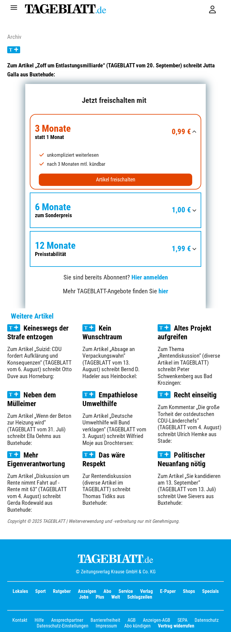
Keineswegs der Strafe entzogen (38, 332)
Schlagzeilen (139, 597)
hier (163, 291)
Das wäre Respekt (103, 459)
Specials (210, 591)
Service (126, 591)
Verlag (146, 591)
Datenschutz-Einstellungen (62, 626)
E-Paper (168, 591)
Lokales (20, 591)
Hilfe (39, 620)
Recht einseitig (195, 395)
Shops (189, 591)
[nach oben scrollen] (222, 623)
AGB (132, 620)
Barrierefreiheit (105, 620)
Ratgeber (62, 591)
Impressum (106, 626)
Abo (107, 591)
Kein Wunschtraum (102, 332)
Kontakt (19, 620)
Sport (40, 591)
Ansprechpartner (67, 620)
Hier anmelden (149, 277)
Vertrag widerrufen (176, 626)
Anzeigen (87, 591)
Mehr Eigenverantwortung (36, 459)
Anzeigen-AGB (156, 620)
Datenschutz (207, 620)
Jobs (83, 597)
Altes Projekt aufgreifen (184, 332)
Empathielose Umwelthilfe (109, 399)
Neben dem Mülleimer (31, 399)
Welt (115, 597)
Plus (100, 597)
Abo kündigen (137, 626)
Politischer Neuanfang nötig (181, 459)
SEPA (182, 620)
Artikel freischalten (115, 180)
